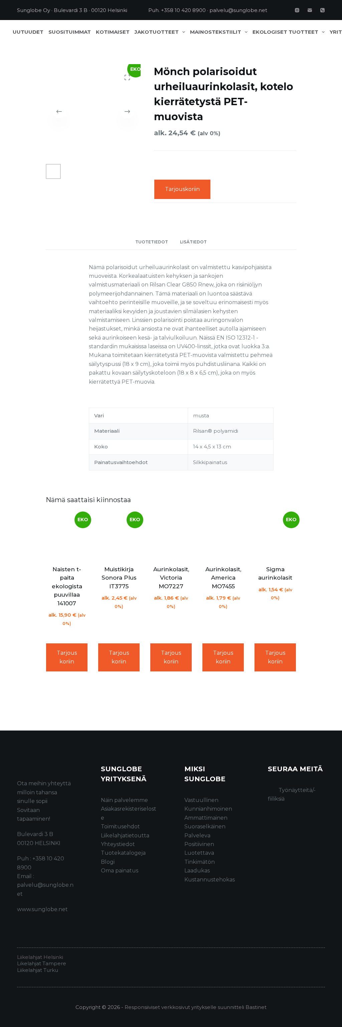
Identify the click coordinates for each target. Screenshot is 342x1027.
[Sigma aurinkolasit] (275, 536)
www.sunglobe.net (42, 909)
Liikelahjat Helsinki (40, 957)
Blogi (108, 862)
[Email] (310, 10)
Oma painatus (119, 870)
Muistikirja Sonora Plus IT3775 (119, 578)
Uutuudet (28, 32)
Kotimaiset (113, 32)
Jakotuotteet (157, 32)
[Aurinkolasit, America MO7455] (223, 536)
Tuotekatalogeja (123, 853)
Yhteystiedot (118, 844)
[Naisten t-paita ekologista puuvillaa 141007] (67, 536)
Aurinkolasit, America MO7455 (223, 578)
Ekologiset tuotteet (285, 32)
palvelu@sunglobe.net (238, 10)
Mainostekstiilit (215, 32)
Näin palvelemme (124, 800)
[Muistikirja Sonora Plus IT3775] (119, 536)
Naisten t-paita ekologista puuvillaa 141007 (67, 586)
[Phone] (322, 10)
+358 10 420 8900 (183, 10)
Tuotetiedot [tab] (151, 241)
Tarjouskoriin (182, 189)
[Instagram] (297, 10)
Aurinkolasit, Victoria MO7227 (171, 578)
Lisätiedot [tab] (193, 241)
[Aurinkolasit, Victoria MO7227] (171, 536)
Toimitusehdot (120, 826)
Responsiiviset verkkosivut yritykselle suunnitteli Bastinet (196, 1007)
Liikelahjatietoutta (125, 835)
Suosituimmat (69, 32)
